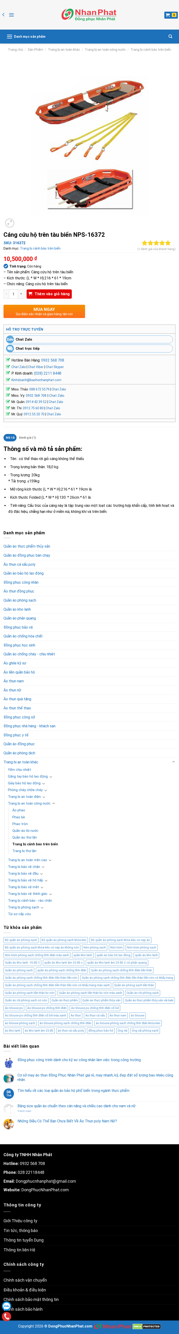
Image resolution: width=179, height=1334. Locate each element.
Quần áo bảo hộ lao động (23, 573)
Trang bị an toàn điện (24, 797)
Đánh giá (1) (27, 437)
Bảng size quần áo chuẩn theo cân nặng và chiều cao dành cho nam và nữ (76, 1106)
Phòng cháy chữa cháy (25, 790)
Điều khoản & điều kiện (24, 1289)
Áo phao (18, 810)
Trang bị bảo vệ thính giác (28, 894)
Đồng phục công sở (19, 717)
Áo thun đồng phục (18, 591)
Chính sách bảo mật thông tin (31, 1299)
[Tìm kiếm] (170, 36)
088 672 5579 (39, 389)
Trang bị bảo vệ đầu (23, 874)
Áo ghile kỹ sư (14, 663)
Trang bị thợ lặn (24, 851)
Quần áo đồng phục (19, 744)
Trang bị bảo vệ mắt (23, 887)
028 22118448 (31, 1172)
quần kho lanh (82, 955)
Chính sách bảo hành (23, 1309)
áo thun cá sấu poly (71, 1030)
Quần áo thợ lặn (24, 838)
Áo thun (76, 1015)
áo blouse (137, 1015)
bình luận (24, 1111)
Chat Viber (36, 367)
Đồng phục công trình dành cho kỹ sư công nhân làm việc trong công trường (79, 1060)
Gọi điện (6, 1316)
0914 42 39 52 (36, 402)
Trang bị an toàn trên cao (27, 860)
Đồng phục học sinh (19, 645)
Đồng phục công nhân (20, 582)
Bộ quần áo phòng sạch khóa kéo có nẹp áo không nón (42, 947)
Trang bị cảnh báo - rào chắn (30, 901)
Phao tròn (20, 824)
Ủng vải (122, 1030)
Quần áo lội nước (25, 831)
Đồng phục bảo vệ (18, 627)
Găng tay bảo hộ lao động (28, 777)
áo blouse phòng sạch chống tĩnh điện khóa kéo (128, 1023)
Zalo (6, 1306)
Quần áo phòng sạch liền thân (134, 985)
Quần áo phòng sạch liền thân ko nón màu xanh (90, 993)
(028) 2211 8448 (47, 373)
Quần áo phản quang (19, 618)
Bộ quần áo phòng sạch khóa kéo (63, 940)
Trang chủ (15, 49)
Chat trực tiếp (28, 348)
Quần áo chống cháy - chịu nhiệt (29, 654)
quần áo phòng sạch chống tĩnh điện (61, 970)
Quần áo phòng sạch (19, 600)
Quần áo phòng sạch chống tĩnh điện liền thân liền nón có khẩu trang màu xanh (57, 985)
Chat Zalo (24, 339)
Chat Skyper (55, 367)
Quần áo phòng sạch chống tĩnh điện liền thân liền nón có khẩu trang (127, 977)
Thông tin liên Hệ (19, 1249)
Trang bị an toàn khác (64, 49)
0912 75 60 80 (33, 408)
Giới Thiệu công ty (20, 1220)
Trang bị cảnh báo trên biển (151, 49)
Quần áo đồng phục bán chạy (26, 555)
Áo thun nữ (12, 690)
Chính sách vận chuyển (25, 1280)
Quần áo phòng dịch (19, 753)
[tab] (10, 437)
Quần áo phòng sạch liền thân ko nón (30, 993)
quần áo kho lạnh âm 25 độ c (63, 962)
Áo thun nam (13, 681)
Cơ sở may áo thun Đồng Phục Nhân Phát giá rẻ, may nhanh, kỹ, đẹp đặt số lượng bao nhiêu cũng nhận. (95, 1077)
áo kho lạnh (12, 1030)
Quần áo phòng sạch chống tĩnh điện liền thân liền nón (41, 977)
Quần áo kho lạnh (17, 609)
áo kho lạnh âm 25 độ (39, 1030)
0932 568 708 (52, 360)
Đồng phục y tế (15, 735)
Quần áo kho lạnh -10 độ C (22, 962)
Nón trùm (116, 947)
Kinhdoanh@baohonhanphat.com (36, 380)
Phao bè (18, 817)
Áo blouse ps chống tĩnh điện (47, 1008)
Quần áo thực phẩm (65, 1000)
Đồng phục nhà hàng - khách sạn (29, 726)
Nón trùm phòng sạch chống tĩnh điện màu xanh (37, 955)
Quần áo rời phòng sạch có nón (26, 1000)
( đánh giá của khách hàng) (157, 249)
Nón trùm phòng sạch (141, 947)
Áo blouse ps (14, 1008)
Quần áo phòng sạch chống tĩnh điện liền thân (121, 970)
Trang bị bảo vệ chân (24, 867)
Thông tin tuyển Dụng (23, 1240)
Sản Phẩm (35, 49)
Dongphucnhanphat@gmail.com (46, 1181)
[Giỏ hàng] (171, 15)
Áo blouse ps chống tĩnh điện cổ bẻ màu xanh (35, 1015)
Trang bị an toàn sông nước (105, 49)
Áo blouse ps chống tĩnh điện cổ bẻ (95, 1008)
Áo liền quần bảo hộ (19, 672)
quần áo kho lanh (146, 955)
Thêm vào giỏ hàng (52, 294)
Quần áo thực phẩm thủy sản (26, 546)
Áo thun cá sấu (95, 1015)
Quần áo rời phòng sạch (143, 993)
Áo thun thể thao (17, 708)
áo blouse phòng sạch (20, 1023)
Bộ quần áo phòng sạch (21, 940)
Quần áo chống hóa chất (23, 636)
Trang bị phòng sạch (23, 907)
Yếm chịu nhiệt (19, 770)
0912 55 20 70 (34, 414)
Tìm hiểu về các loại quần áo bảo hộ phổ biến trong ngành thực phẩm (73, 1090)
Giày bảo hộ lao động (24, 783)
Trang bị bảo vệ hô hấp (25, 880)
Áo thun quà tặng (17, 699)
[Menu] (11, 14)
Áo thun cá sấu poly (19, 564)
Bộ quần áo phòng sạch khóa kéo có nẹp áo (120, 940)
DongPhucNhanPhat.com (45, 1189)
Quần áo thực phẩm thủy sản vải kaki (149, 1000)
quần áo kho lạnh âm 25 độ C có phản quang (117, 962)
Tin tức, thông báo (20, 1230)
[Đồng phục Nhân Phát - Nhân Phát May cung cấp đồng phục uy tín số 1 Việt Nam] (89, 15)
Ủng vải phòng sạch (145, 1030)
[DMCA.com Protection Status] (147, 1326)
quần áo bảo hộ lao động (113, 955)
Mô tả (10, 437)
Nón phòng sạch (94, 947)
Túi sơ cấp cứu (19, 914)
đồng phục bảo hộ (100, 1030)
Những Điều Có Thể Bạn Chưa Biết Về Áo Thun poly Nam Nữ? (67, 1121)
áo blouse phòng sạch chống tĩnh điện (65, 1023)
